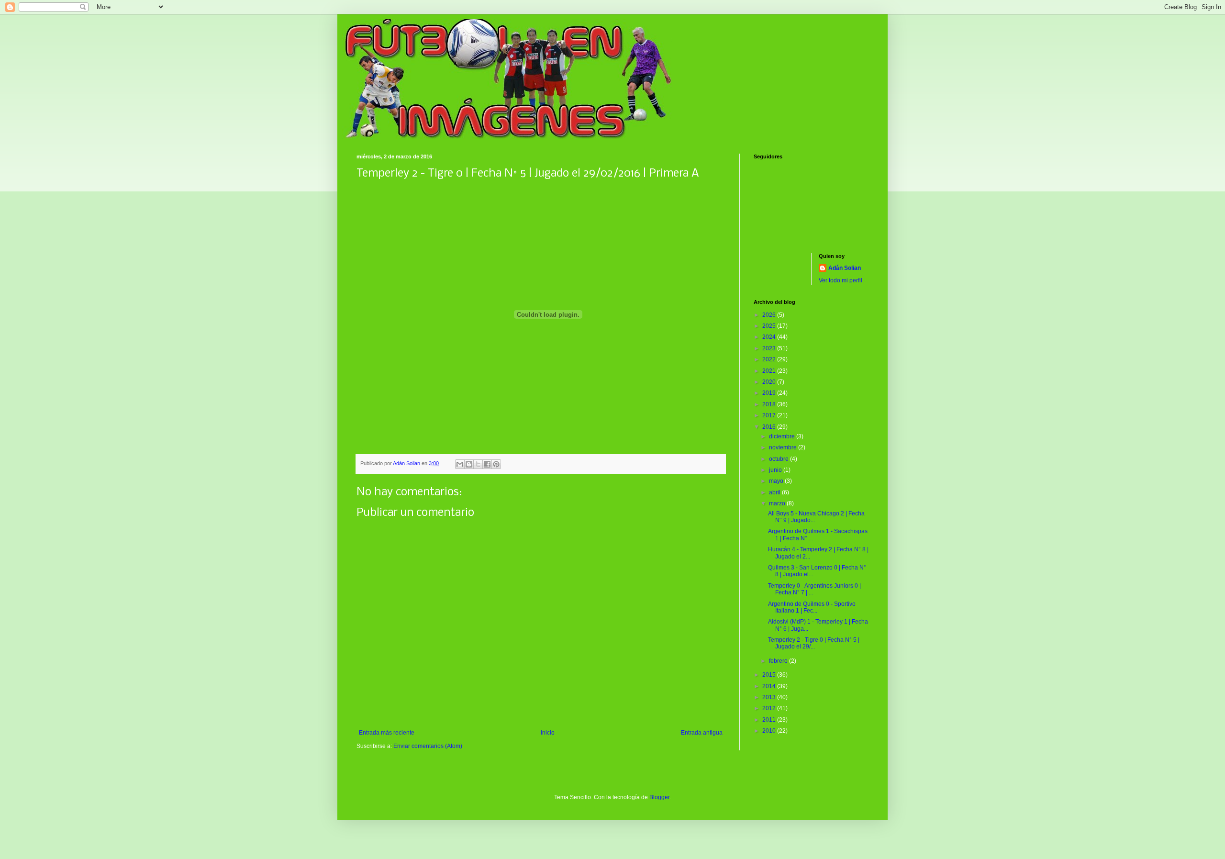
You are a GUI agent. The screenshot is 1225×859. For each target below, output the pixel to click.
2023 (769, 348)
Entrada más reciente (386, 732)
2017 (769, 415)
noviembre (783, 447)
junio (776, 470)
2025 (769, 326)
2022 (769, 359)
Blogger (659, 797)
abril (775, 492)
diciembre (782, 436)
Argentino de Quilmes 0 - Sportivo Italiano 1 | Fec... (812, 607)
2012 (769, 708)
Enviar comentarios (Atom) (427, 746)
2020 (769, 382)
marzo (778, 503)
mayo (777, 481)
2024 (769, 337)
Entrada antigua (702, 732)
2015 (769, 674)
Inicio (548, 732)
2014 (769, 686)
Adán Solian (844, 268)
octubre (779, 459)
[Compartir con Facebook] (487, 464)
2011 (769, 719)
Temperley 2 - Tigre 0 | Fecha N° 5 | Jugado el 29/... (813, 643)
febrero (779, 661)
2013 (769, 697)
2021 (769, 371)
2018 (769, 404)
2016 (769, 427)
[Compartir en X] (478, 464)
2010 (769, 730)
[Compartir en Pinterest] (496, 464)
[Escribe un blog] (469, 464)
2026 (769, 315)
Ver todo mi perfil (840, 280)
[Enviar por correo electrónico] (460, 464)
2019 (769, 393)
